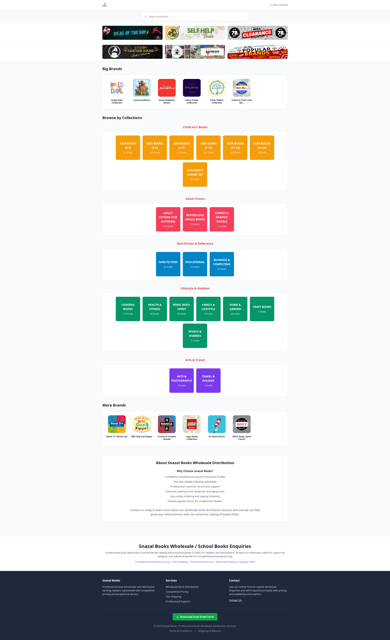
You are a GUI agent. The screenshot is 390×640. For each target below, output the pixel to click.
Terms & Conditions (180, 631)
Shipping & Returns (209, 631)
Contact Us (235, 600)
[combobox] (195, 16)
